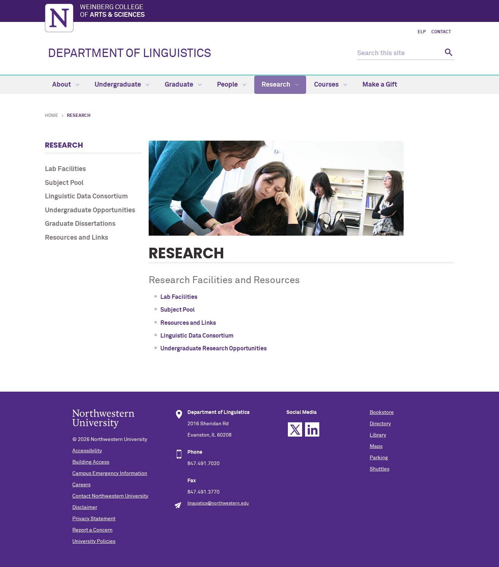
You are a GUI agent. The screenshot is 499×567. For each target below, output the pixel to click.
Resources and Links (76, 238)
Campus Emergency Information (109, 473)
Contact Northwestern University (110, 496)
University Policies (93, 541)
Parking (379, 457)
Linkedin (312, 429)
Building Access (90, 462)
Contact (441, 32)
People (228, 84)
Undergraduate (118, 84)
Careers (81, 484)
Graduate (180, 84)
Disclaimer (84, 507)
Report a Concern (92, 530)
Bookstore (382, 412)
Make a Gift (379, 84)
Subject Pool (64, 183)
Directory (380, 423)
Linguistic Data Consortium (86, 196)
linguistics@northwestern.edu (218, 503)
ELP (422, 32)
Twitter (295, 429)
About (62, 84)
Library (378, 435)
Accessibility (87, 450)
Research (277, 84)
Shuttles (379, 469)
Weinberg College (112, 11)
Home (51, 116)
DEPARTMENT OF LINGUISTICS (129, 54)
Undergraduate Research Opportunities (213, 348)
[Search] (447, 53)
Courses (327, 84)
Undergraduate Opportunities (90, 210)
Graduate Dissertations (80, 224)
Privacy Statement (93, 518)
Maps (376, 446)
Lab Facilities (65, 169)
